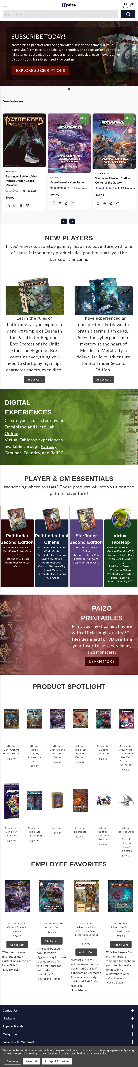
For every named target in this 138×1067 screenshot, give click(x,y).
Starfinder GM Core (86, 558)
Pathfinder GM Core (17, 558)
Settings (12, 1061)
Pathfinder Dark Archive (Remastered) (11, 749)
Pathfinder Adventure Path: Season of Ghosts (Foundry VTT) (121, 577)
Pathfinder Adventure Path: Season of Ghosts (121, 927)
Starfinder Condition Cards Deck (11, 831)
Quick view (15, 205)
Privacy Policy (98, 1053)
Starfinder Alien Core (86, 562)
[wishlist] (27, 205)
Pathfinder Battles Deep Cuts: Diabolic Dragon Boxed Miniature (126, 839)
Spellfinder (57, 827)
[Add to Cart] (8, 205)
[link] (20, 190)
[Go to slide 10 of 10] (64, 221)
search (128, 14)
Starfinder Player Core (86, 554)
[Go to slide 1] (69, 89)
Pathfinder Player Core (17, 547)
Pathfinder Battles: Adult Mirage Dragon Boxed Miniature (21, 181)
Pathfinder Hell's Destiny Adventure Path (34, 753)
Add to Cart (34, 379)
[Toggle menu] (5, 5)
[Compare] (21, 206)
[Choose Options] (53, 203)
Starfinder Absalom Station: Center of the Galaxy (113, 180)
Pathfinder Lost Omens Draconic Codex (17, 927)
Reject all (32, 1061)
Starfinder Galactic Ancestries (103, 749)
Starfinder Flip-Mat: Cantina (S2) (34, 831)
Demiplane (16, 426)
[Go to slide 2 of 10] (72, 221)
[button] (40, 70)
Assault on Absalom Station (68, 182)
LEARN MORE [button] (102, 661)
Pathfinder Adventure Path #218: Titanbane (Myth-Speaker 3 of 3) (86, 931)
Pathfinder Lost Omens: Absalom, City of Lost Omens (51, 566)
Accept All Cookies (57, 1061)
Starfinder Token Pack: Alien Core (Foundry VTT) (121, 558)
